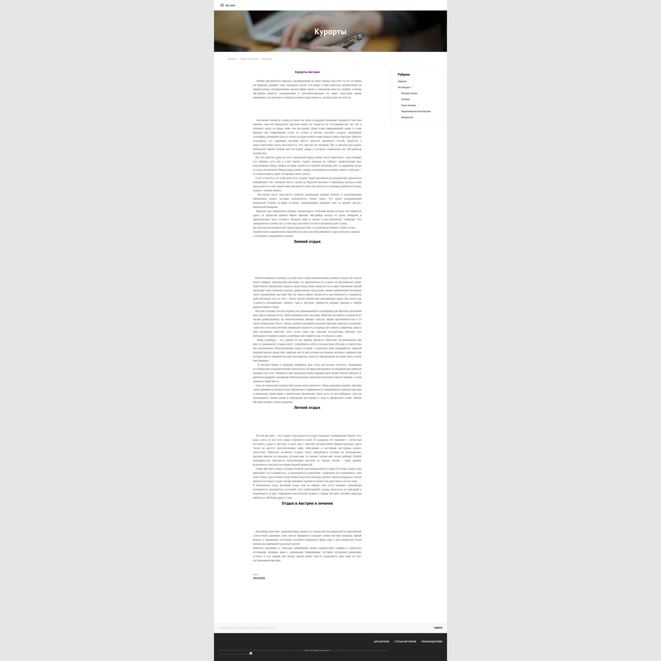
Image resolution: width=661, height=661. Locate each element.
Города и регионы (410, 123)
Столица (405, 99)
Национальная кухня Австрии (416, 111)
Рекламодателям (431, 641)
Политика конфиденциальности (317, 650)
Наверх (438, 627)
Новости (402, 81)
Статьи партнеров (405, 641)
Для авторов (381, 641)
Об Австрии (404, 87)
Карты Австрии (408, 105)
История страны (409, 93)
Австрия (230, 5)
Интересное (407, 117)
